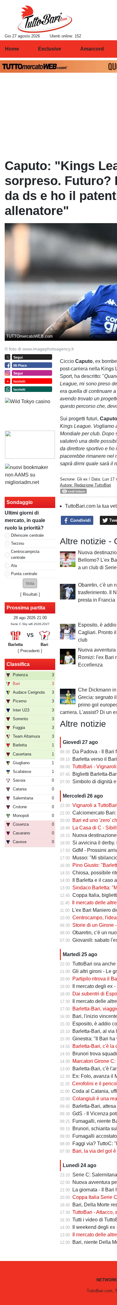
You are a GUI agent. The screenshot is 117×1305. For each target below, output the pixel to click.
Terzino (17, 543)
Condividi (80, 520)
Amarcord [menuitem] (92, 48)
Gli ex (82, 479)
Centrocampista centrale (25, 554)
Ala (14, 565)
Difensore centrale (27, 535)
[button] (30, 583)
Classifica (18, 664)
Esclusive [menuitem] (49, 48)
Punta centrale (24, 573)
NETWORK (106, 1280)
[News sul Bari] (45, 19)
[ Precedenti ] (30, 650)
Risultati (30, 594)
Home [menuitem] (12, 48)
